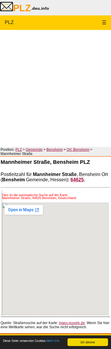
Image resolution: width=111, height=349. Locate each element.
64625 (77, 179)
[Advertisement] (55, 88)
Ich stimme (88, 342)
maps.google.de (72, 323)
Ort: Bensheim (78, 150)
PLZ (9, 22)
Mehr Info (52, 340)
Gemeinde (34, 150)
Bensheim (54, 150)
